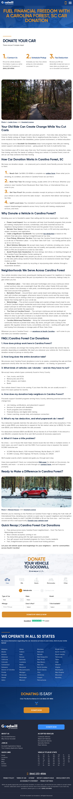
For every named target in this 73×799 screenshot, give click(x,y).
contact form (46, 464)
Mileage (4, 603)
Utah (57, 662)
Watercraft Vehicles (44, 739)
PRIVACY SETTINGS (46, 781)
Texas (57, 659)
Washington (59, 670)
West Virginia (59, 672)
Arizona (4, 654)
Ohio (38, 672)
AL (38, 755)
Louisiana (22, 662)
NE (54, 760)
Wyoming (58, 677)
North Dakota (41, 670)
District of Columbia (8, 670)
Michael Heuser (13, 510)
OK (59, 762)
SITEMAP (31, 778)
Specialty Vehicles (44, 743)
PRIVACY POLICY (8, 778)
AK (39, 756)
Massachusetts (24, 670)
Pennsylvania (41, 680)
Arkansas (4, 657)
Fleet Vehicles (42, 745)
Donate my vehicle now (36, 614)
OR (59, 763)
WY (69, 762)
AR (39, 760)
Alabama (4, 649)
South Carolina (60, 652)
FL (43, 758)
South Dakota (60, 654)
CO (39, 763)
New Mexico (41, 662)
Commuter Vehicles (44, 737)
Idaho (3, 680)
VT (64, 765)
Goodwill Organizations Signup (11, 746)
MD (49, 762)
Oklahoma (40, 675)
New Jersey (41, 659)
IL (43, 763)
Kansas (21, 657)
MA (49, 763)
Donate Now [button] (36, 710)
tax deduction (48, 234)
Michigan (22, 672)
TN (64, 760)
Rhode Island (59, 649)
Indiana (21, 652)
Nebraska (40, 652)
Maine (21, 665)
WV (69, 758)
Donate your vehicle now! (38, 521)
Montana (40, 649)
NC (59, 758)
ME (49, 760)
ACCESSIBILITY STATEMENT (29, 781)
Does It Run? (30, 603)
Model (51, 596)
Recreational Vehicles (45, 741)
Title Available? (54, 603)
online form (50, 173)
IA (48, 755)
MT (54, 758)
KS (49, 756)
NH (54, 763)
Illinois (21, 649)
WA (69, 756)
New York (40, 665)
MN (49, 765)
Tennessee (58, 657)
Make (27, 596)
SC (64, 756)
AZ (39, 758)
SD (64, 758)
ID (43, 762)
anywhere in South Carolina (43, 331)
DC (44, 755)
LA (48, 758)
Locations (4, 757)
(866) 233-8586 (8, 68)
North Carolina (42, 667)
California (4, 659)
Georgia (4, 675)
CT (39, 765)
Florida (3, 672)
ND (59, 760)
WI (68, 760)
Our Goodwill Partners (8, 737)
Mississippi (23, 677)
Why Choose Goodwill (8, 739)
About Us (5, 734)
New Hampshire (42, 657)
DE (43, 756)
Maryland (22, 667)
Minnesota (22, 675)
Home (3, 755)
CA (39, 762)
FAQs (3, 759)
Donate (3, 764)
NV (54, 762)
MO (54, 756)
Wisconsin (58, 675)
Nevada (39, 654)
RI (63, 755)
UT (64, 763)
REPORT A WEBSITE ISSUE (45, 778)
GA (44, 760)
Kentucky (22, 659)
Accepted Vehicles (46, 734)
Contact (4, 766)
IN (43, 765)
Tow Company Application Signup (12, 748)
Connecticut (5, 665)
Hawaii (3, 677)
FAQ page (42, 462)
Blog (2, 761)
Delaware (4, 667)
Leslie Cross (12, 122)
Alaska (3, 652)
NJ (53, 765)
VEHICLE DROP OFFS (63, 778)
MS (54, 755)
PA (58, 765)
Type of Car (6, 596)
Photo (3, 122)
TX (64, 762)
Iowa (21, 654)
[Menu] (70, 3)
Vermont (58, 665)
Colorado (4, 662)
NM (59, 755)
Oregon (39, 677)
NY (59, 756)
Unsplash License (27, 122)
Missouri (22, 680)
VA (69, 755)
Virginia (57, 667)
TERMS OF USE (21, 778)
